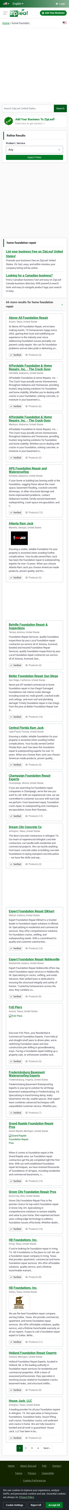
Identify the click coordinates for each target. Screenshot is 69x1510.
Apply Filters (34, 157)
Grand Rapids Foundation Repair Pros (31, 1125)
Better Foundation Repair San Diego (33, 676)
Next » (47, 1448)
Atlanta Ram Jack (21, 523)
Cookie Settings (14, 1505)
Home (5, 23)
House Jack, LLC (20, 1401)
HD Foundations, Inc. (23, 1240)
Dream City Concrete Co (25, 827)
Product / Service (15, 143)
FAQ (44, 1465)
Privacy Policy (26, 1497)
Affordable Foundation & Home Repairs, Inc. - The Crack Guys (30, 367)
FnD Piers (15, 1007)
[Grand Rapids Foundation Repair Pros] (34, 1141)
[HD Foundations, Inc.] (34, 1302)
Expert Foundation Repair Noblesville (34, 959)
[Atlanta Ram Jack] (34, 538)
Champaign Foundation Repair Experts (30, 777)
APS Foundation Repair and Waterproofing (28, 470)
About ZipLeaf (28, 1465)
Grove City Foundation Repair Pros (32, 1192)
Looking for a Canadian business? (29, 275)
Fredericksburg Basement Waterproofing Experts (27, 1074)
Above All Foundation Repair (28, 318)
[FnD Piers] (34, 1022)
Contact (56, 1465)
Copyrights (48, 1473)
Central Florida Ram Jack (26, 728)
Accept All (54, 1505)
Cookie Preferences (34, 1480)
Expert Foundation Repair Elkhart (31, 911)
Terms (18, 1473)
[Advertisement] (34, 64)
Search (60, 108)
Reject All (36, 1505)
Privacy (32, 1473)
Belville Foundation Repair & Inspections (28, 626)
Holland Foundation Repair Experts (33, 1353)
